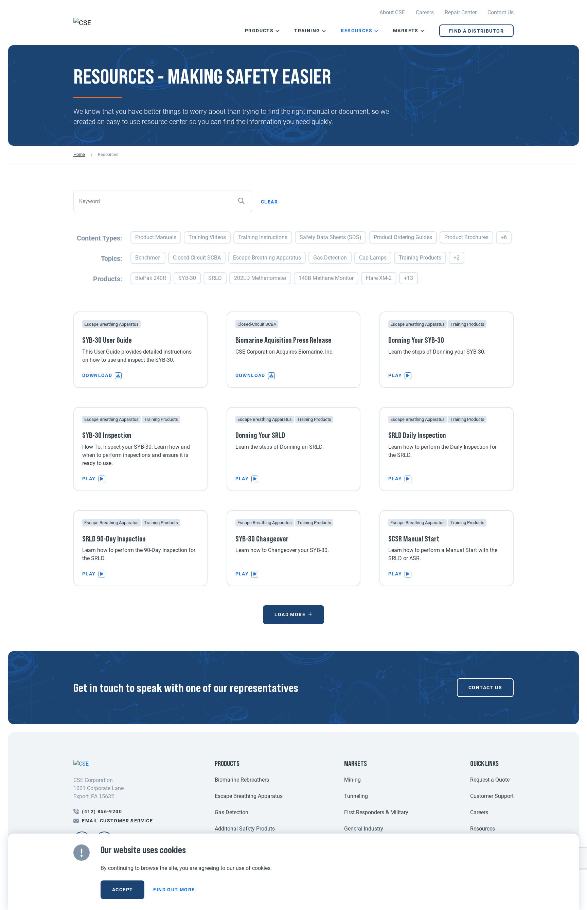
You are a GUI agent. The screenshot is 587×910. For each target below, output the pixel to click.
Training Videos (207, 237)
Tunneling (356, 796)
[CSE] (100, 22)
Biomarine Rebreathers (242, 780)
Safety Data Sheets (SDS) (330, 237)
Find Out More (174, 889)
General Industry (363, 828)
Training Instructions (262, 237)
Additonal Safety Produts (245, 828)
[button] (276, 31)
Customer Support (492, 796)
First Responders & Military (376, 812)
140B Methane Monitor (326, 278)
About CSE (392, 12)
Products (259, 30)
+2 (456, 257)
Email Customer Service (117, 820)
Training (307, 30)
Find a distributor (476, 31)
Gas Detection (330, 257)
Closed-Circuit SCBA (197, 257)
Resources (356, 30)
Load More (289, 614)
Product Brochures (466, 237)
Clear (269, 201)
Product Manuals (155, 237)
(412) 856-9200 (102, 811)
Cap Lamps (373, 257)
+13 (408, 278)
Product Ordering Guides (403, 237)
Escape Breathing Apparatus (267, 257)
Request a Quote (490, 780)
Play (395, 375)
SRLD (215, 278)
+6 (504, 237)
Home (79, 154)
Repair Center (461, 12)
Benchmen (148, 257)
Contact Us (500, 12)
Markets (406, 30)
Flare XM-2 (379, 278)
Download (97, 375)
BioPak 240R (150, 278)
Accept (122, 889)
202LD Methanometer (260, 278)
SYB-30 (187, 278)
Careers (425, 12)
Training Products (420, 257)
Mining (352, 780)
